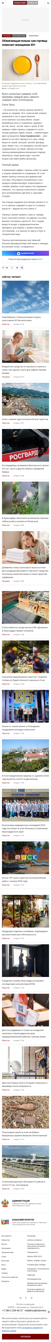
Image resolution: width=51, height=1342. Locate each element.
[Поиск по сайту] (48, 3)
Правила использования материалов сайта (37, 1284)
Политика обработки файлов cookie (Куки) (35, 1290)
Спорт (3, 1257)
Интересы (5, 1281)
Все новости (6, 1236)
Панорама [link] (6, 377)
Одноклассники (26, 1298)
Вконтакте (20, 1298)
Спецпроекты (32, 1252)
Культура (5, 1261)
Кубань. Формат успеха (36, 1261)
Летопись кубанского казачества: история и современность (36, 1246)
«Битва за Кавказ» (34, 1240)
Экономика (6, 1248)
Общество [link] (6, 324)
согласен (26, 1336)
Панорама (7, 36)
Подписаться (27, 253)
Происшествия (7, 1252)
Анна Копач (33, 36)
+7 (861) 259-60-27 (12, 1310)
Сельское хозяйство (9, 1277)
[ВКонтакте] (7, 268)
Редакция (31, 1275)
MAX (40, 259)
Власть (4, 1244)
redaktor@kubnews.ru (37, 1310)
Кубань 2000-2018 (34, 1256)
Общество (5, 1240)
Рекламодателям (34, 1279)
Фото (3, 1265)
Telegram (31, 1298)
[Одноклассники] (12, 268)
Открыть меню (3, 3)
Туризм (4, 1273)
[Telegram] (17, 268)
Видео (3, 1269)
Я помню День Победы (36, 1265)
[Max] (22, 268)
